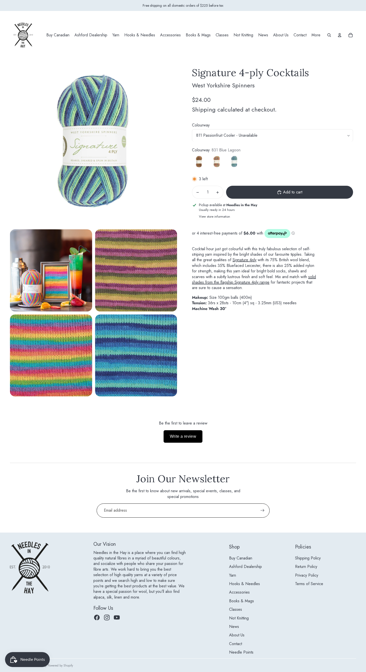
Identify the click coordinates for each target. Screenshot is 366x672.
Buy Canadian (240, 558)
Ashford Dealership (245, 566)
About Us (236, 635)
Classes (235, 609)
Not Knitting (239, 618)
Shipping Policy (308, 558)
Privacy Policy (306, 575)
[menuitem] (57, 35)
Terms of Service (309, 584)
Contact (235, 644)
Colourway (201, 125)
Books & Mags (241, 601)
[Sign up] (262, 510)
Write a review (183, 436)
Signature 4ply (244, 260)
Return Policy (306, 566)
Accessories (239, 592)
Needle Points (241, 652)
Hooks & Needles (244, 584)
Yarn (232, 575)
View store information (214, 216)
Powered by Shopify (60, 665)
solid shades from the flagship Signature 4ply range (254, 279)
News (234, 626)
